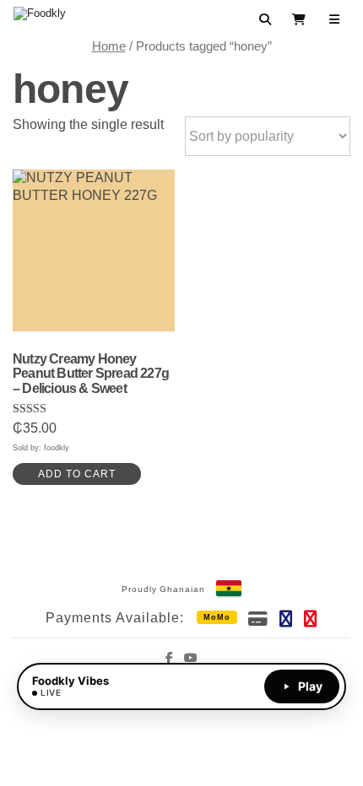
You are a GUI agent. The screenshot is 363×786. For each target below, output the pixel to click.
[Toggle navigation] (335, 19)
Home (109, 46)
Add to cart (77, 474)
